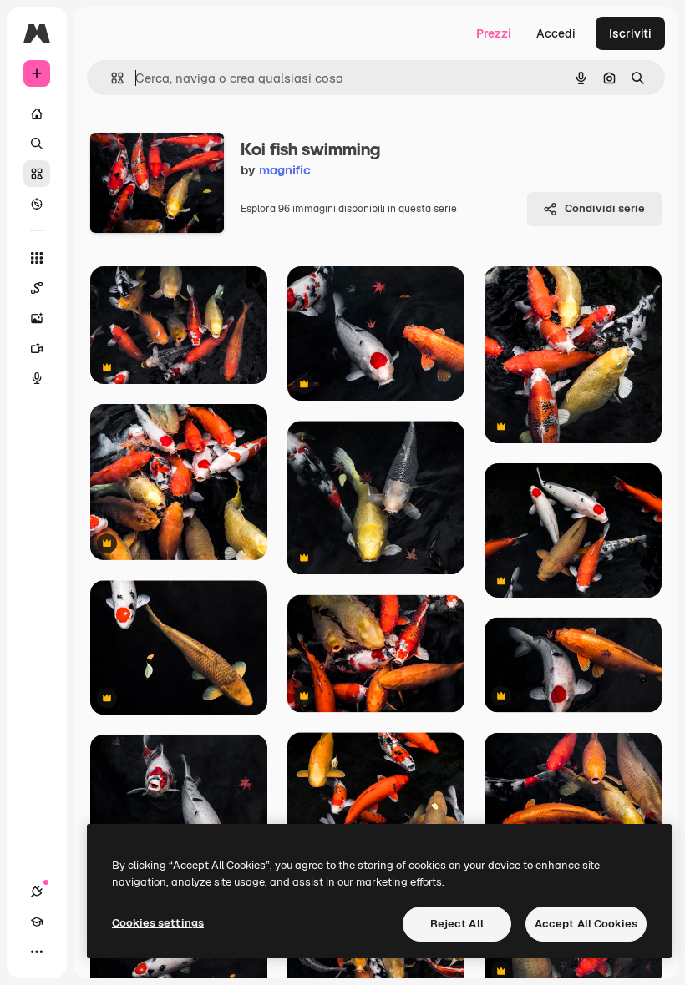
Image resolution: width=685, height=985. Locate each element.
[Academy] (36, 921)
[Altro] (36, 951)
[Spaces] (36, 288)
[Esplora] (36, 203)
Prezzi (493, 33)
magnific (285, 170)
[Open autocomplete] (111, 78)
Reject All (457, 924)
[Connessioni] (36, 891)
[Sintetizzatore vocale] (36, 378)
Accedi (556, 33)
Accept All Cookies (586, 924)
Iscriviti (630, 33)
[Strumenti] (36, 258)
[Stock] (36, 173)
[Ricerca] (36, 143)
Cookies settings (158, 923)
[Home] (36, 113)
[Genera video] (36, 348)
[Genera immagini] (36, 318)
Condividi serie (605, 208)
